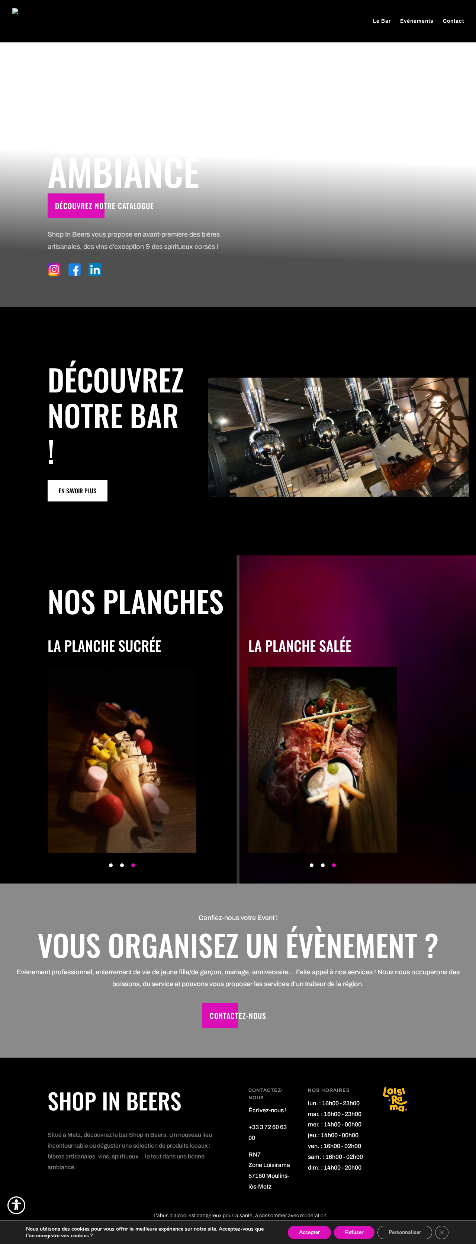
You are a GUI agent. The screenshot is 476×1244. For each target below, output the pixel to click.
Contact (453, 21)
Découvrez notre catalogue (104, 205)
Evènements (417, 21)
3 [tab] (133, 865)
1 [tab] (111, 865)
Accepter (309, 1232)
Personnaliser (405, 1232)
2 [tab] (122, 865)
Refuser (354, 1232)
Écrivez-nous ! (267, 1110)
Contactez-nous (238, 1015)
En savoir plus (77, 490)
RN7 (254, 1154)
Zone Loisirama (269, 1165)
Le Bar (382, 21)
